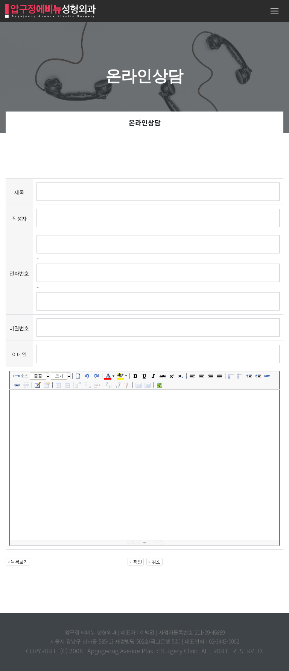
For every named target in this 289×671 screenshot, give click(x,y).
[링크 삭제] (26, 385)
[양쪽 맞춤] (219, 376)
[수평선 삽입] (267, 376)
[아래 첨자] (180, 376)
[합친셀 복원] (147, 385)
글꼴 (38, 376)
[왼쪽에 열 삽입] (109, 385)
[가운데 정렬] (201, 376)
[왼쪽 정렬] (192, 376)
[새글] (78, 376)
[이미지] (159, 385)
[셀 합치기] (138, 385)
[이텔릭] (153, 376)
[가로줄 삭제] (97, 385)
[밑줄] (144, 376)
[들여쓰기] (258, 376)
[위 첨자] (171, 376)
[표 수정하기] (46, 385)
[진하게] (135, 376)
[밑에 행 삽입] (88, 385)
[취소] (87, 376)
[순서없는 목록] (240, 376)
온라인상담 (145, 122)
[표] (37, 385)
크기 (59, 376)
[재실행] (96, 376)
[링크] (17, 385)
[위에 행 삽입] (79, 385)
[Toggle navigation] (274, 11)
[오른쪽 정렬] (210, 376)
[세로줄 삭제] (127, 385)
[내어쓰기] (249, 376)
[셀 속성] (58, 385)
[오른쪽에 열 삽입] (118, 385)
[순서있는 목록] (231, 376)
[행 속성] (67, 385)
